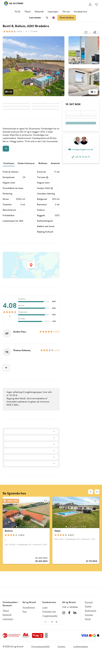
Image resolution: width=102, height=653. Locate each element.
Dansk (88, 619)
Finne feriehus (67, 17)
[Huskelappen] (96, 4)
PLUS (17, 11)
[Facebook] (69, 612)
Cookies (61, 646)
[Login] (90, 4)
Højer (57, 530)
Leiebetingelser (80, 646)
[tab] (16, 526)
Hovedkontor (29, 607)
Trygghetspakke (50, 615)
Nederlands (90, 610)
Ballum (9, 530)
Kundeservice (80, 11)
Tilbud (27, 11)
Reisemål (39, 11)
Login (45, 607)
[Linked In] (74, 612)
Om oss (66, 11)
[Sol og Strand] (13, 4)
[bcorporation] (47, 637)
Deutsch (89, 602)
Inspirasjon (53, 11)
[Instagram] (63, 612)
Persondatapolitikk (40, 646)
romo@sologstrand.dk (82, 149)
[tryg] (38, 637)
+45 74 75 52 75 (82, 157)
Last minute (35, 17)
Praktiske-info (49, 611)
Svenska (89, 615)
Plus (25, 611)
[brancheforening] (12, 637)
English (88, 606)
